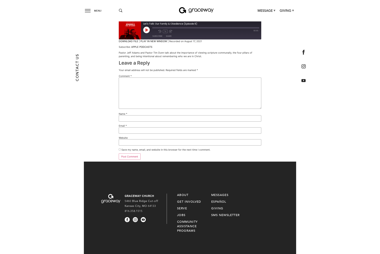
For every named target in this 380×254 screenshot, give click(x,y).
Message (265, 11)
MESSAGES (219, 195)
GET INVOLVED (189, 202)
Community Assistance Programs (187, 226)
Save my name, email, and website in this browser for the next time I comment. (165, 150)
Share (169, 36)
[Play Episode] (146, 30)
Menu (97, 10)
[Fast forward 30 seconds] (171, 31)
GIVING (217, 208)
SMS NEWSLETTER (225, 215)
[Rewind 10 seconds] (159, 31)
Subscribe (157, 36)
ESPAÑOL (218, 202)
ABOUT (182, 195)
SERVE (182, 208)
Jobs (181, 215)
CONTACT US (77, 67)
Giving (285, 11)
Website (123, 138)
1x (165, 31)
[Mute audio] (154, 31)
